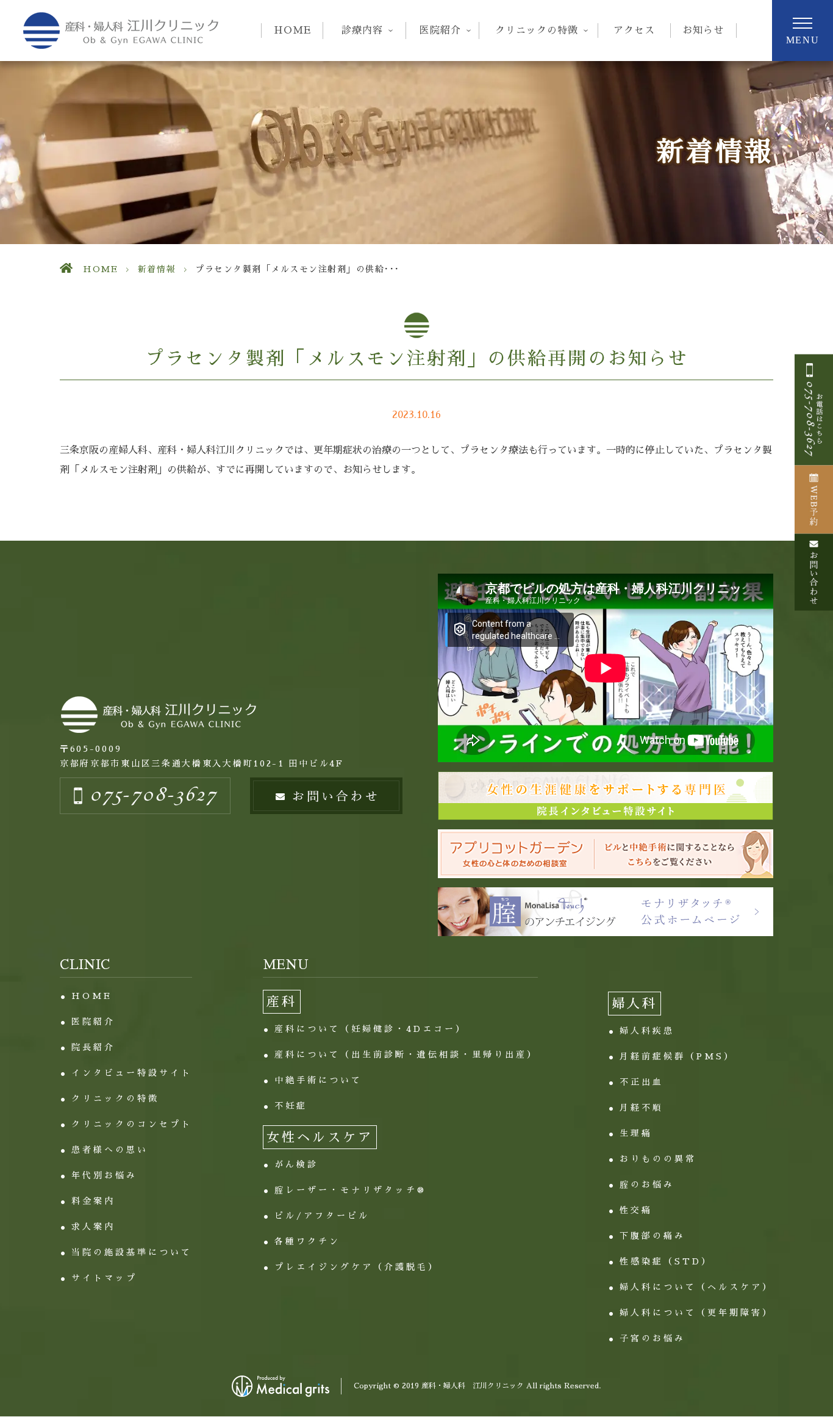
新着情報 (157, 269)
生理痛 (636, 1133)
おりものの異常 (658, 1159)
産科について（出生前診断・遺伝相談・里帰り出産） (406, 1054)
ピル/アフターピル (322, 1215)
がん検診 (296, 1164)
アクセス (634, 30)
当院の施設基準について (131, 1252)
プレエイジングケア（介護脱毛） (356, 1267)
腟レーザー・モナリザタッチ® (350, 1190)
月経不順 (641, 1107)
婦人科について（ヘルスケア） (696, 1287)
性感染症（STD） (666, 1261)
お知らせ (703, 30)
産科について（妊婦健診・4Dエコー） (370, 1029)
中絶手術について (318, 1080)
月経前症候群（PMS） (677, 1056)
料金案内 (93, 1201)
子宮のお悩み (652, 1338)
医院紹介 (93, 1021)
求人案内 (93, 1226)
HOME (292, 30)
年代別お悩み (104, 1175)
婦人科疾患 (647, 1030)
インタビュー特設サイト (131, 1073)
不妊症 (290, 1106)
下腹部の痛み (652, 1235)
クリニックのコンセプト (131, 1124)
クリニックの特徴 (115, 1098)
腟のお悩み (647, 1184)
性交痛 (636, 1210)
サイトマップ (104, 1278)
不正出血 (641, 1082)
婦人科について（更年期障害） (696, 1312)
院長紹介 (93, 1047)
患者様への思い (109, 1149)
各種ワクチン (307, 1241)
